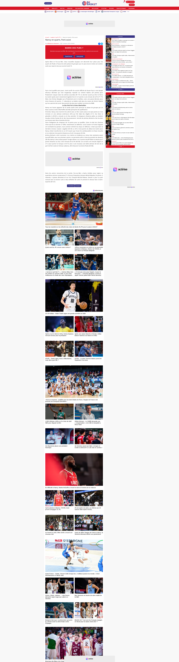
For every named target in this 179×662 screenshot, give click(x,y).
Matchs (62, 8)
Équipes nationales (117, 59)
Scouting (103, 8)
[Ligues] (128, 11)
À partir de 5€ (68, 56)
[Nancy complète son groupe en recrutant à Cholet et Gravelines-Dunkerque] (108, 40)
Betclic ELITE (50, 11)
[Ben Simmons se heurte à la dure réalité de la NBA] (108, 132)
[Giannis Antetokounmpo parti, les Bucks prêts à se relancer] (108, 107)
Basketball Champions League (111, 11)
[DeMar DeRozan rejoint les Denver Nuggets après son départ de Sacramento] (108, 50)
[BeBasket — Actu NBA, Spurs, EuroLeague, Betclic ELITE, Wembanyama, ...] (89, 3)
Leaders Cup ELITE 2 (55, 37)
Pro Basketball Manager (82, 8)
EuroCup (114, 141)
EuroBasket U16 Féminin (118, 64)
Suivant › (78, 186)
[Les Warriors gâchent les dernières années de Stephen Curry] (108, 127)
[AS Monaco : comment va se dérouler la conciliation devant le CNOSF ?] (108, 45)
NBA (68, 11)
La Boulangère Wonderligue (87, 11)
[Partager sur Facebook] (99, 44)
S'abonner (131, 4)
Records (111, 8)
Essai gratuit (80, 56)
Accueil (47, 37)
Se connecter (131, 2)
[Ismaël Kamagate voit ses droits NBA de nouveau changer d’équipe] (108, 122)
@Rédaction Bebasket (53, 43)
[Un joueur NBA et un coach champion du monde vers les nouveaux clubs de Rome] (108, 142)
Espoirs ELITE (115, 39)
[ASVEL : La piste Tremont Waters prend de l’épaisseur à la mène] (108, 85)
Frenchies (69, 8)
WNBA (124, 11)
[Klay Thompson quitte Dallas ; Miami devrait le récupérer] (108, 55)
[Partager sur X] (102, 44)
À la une (46, 8)
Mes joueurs (95, 8)
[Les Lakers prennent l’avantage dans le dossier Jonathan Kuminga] (108, 112)
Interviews (132, 8)
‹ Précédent (71, 186)
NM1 (99, 11)
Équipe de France (121, 8)
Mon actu (54, 8)
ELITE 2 (74, 11)
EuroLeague (60, 11)
